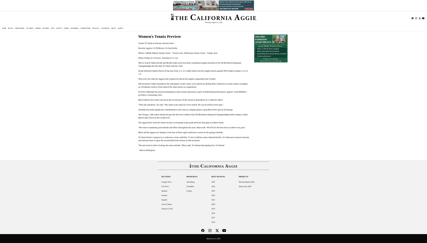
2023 (213, 191)
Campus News (166, 182)
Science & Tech (167, 208)
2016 (213, 222)
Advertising (190, 182)
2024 (213, 186)
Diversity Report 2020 (246, 182)
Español (164, 200)
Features (164, 195)
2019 (213, 208)
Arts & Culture (166, 204)
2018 (213, 213)
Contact (189, 191)
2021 (213, 200)
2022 (213, 195)
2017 (213, 217)
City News (165, 186)
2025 (213, 182)
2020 (213, 204)
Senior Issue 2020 (245, 186)
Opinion (164, 191)
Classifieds (190, 186)
